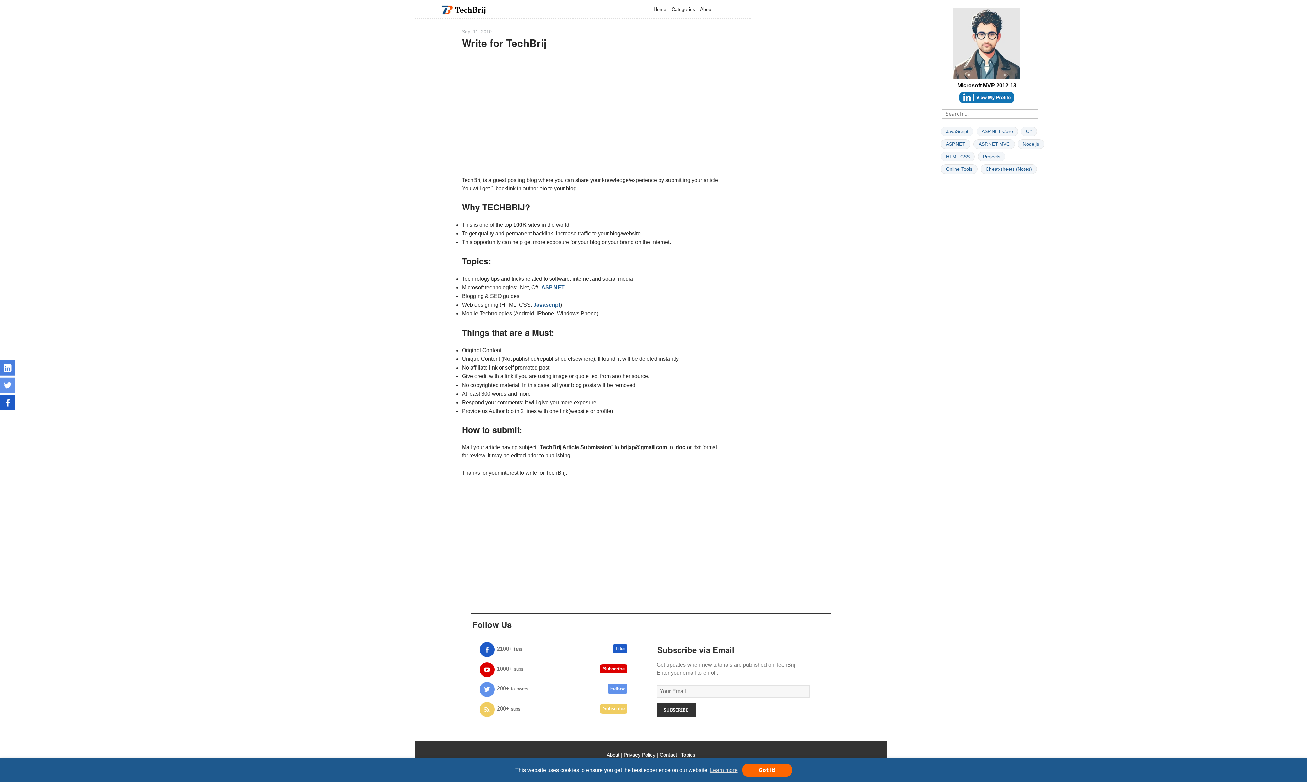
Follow (617, 688)
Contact (668, 755)
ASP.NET (553, 287)
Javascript (546, 305)
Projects (991, 156)
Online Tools (959, 169)
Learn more (724, 770)
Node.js (1031, 144)
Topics (688, 755)
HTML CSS (958, 156)
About (706, 9)
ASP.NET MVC (994, 144)
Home (660, 9)
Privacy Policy (640, 755)
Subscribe (614, 668)
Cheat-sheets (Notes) (1009, 169)
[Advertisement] (591, 115)
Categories (683, 9)
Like (620, 648)
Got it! (767, 770)
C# (1029, 131)
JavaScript (957, 131)
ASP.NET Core (997, 131)
